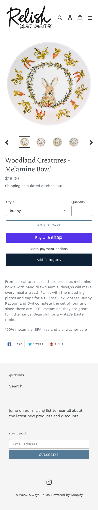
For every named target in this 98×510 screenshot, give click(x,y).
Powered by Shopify (67, 495)
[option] (24, 142)
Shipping (12, 186)
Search (16, 386)
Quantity (78, 202)
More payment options (49, 249)
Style (10, 202)
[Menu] (90, 17)
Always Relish (39, 495)
